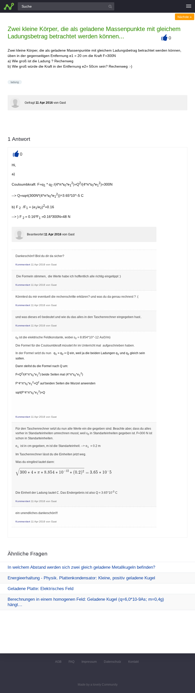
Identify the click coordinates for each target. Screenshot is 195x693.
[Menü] (189, 6)
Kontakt (133, 662)
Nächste (184, 17)
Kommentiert (22, 264)
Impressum (89, 662)
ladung (15, 82)
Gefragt (30, 102)
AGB (58, 662)
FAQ (71, 662)
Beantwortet (35, 234)
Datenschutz (112, 662)
